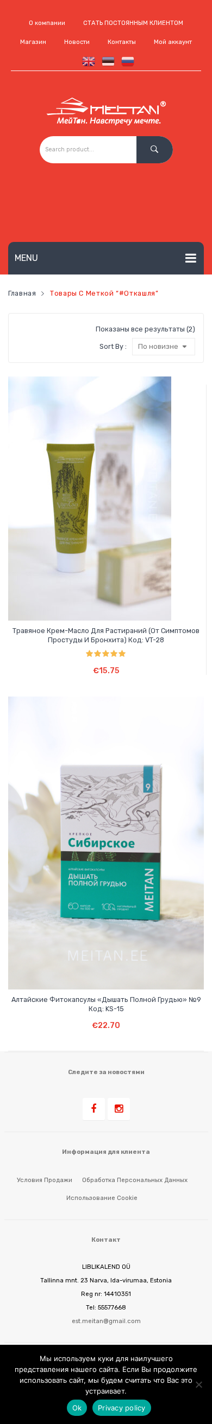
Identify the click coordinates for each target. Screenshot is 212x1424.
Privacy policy (122, 1407)
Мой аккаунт (173, 42)
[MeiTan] (106, 112)
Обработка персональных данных (135, 1180)
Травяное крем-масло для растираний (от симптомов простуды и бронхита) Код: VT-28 (106, 635)
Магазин (33, 42)
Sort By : (113, 346)
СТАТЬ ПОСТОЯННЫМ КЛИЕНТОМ (133, 23)
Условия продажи (44, 1180)
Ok (77, 1407)
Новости (77, 42)
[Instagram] (119, 1109)
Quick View (117, 602)
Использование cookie (102, 1198)
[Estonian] (106, 61)
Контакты (122, 42)
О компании (47, 23)
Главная (22, 293)
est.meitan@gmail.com (106, 1321)
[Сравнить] (96, 602)
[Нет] (198, 1384)
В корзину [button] (106, 663)
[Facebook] (94, 1109)
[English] (86, 61)
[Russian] (125, 61)
